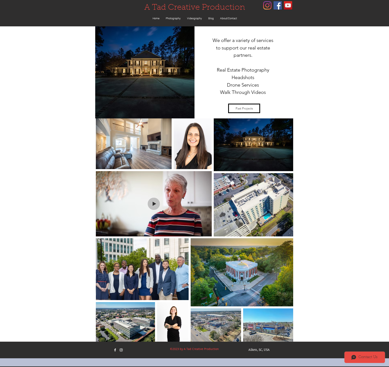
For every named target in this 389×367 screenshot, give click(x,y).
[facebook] (278, 5)
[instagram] (267, 5)
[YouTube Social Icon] (288, 5)
